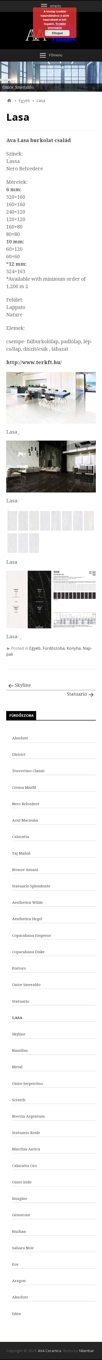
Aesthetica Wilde (27, 902)
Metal (17, 1067)
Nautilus (20, 1050)
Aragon (19, 1281)
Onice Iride (22, 1182)
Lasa (17, 1018)
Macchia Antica (26, 1149)
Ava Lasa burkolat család (38, 140)
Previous (6, 75)
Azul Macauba (25, 820)
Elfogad (57, 33)
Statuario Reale (26, 1133)
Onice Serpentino (27, 1083)
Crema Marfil (24, 787)
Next (96, 75)
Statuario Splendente (31, 886)
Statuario (77, 694)
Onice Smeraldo (26, 984)
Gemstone (21, 1215)
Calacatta (20, 836)
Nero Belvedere (25, 804)
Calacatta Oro (24, 1166)
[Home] (9, 101)
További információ (57, 26)
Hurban (19, 1231)
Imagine (19, 1198)
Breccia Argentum (28, 1116)
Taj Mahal (21, 853)
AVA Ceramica (49, 1350)
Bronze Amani (25, 870)
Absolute (20, 738)
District (19, 754)
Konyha (74, 648)
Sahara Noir (23, 1248)
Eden (16, 1314)
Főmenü (55, 54)
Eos (15, 1264)
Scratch (19, 1100)
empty (55, 5)
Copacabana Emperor (31, 935)
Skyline (23, 685)
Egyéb (35, 648)
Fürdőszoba (54, 648)
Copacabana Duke (28, 952)
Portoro (19, 968)
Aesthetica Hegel (27, 919)
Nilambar (86, 1350)
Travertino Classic (28, 771)
